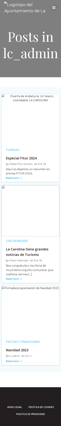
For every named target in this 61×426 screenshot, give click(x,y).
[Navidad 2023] (30, 311)
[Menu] (54, 8)
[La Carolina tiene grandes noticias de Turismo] (30, 210)
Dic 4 (28, 355)
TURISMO (12, 150)
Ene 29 (42, 164)
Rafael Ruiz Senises (21, 164)
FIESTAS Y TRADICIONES (23, 341)
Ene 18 (38, 260)
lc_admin (14, 355)
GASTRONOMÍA (17, 241)
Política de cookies (41, 407)
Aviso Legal (14, 407)
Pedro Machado (18, 260)
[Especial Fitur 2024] (30, 119)
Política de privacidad (30, 414)
